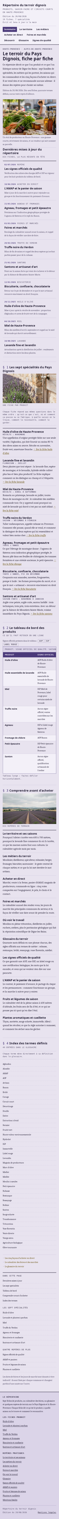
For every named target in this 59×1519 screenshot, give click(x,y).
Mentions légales (10, 1500)
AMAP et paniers (10, 1359)
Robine (6, 1205)
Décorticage (8, 1106)
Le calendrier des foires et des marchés (21, 1262)
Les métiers (42, 29)
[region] (29, 710)
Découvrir (9, 40)
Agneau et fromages (11, 1332)
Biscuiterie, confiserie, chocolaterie (27, 286)
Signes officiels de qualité (13, 1354)
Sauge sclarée (8, 1214)
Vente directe (8, 1233)
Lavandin (7, 1158)
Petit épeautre (9, 1186)
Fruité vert (7, 1130)
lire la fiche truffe (37, 535)
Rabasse (6, 1191)
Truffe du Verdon (10, 1327)
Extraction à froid (10, 1120)
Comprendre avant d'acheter (15, 1295)
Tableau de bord (10, 1291)
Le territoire (25, 29)
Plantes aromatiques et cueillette (24, 1017)
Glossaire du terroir (15, 939)
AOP (4, 1078)
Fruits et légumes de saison (14, 1364)
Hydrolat (7, 1139)
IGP (4, 1144)
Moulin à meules (10, 1181)
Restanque (7, 1195)
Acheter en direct (13, 34)
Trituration (8, 1224)
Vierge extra (8, 1238)
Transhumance (9, 1219)
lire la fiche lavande (15, 482)
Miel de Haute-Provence (19, 325)
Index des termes (10, 1300)
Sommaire (9, 29)
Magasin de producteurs (13, 1162)
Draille (6, 1111)
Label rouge (8, 1153)
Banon (5, 1087)
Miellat (6, 1172)
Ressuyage (7, 1200)
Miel (5, 1322)
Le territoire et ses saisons (20, 833)
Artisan (6, 1083)
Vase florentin (9, 1228)
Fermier (6, 1125)
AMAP (5, 1073)
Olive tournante (10, 1247)
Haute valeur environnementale (17, 1134)
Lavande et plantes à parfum (15, 1317)
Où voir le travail (13, 920)
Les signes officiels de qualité (23, 169)
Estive (5, 1116)
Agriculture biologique (12, 1243)
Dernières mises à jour (12, 1280)
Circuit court (8, 1101)
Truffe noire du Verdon (18, 247)
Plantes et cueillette (11, 1369)
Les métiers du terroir (17, 856)
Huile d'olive (8, 1312)
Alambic (6, 1068)
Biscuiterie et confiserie (13, 1337)
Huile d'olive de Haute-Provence (24, 306)
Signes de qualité (42, 40)
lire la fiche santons (42, 613)
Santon (6, 1210)
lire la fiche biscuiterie (25, 589)
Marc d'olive (8, 1167)
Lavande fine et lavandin (20, 345)
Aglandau (7, 1064)
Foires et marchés (36, 34)
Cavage (6, 1097)
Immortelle (8, 1148)
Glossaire (24, 40)
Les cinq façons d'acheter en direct (20, 1258)
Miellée (6, 1177)
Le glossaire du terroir (14, 1266)
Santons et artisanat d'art (14, 1342)
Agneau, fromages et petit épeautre (27, 208)
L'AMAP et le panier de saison (23, 188)
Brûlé (5, 1092)
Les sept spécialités (11, 1285)
